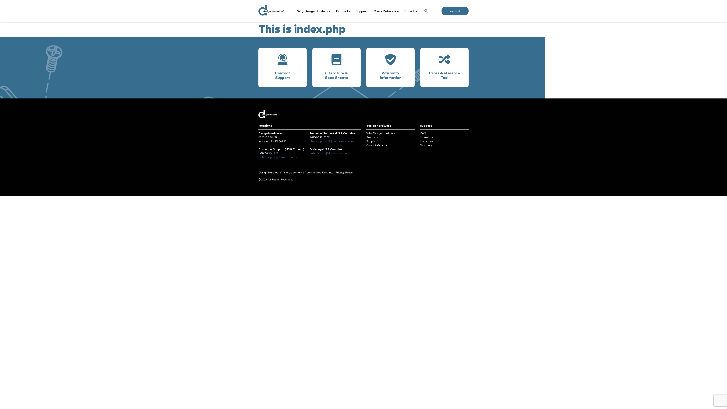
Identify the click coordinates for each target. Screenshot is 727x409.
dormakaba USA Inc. (320, 172)
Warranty (426, 145)
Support (362, 11)
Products (343, 11)
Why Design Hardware (314, 11)
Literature (426, 137)
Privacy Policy (344, 172)
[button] (426, 11)
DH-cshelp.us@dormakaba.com (278, 157)
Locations (426, 141)
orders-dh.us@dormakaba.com (329, 153)
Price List (411, 11)
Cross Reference (386, 11)
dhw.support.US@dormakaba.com (332, 141)
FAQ (423, 133)
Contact (455, 10)
